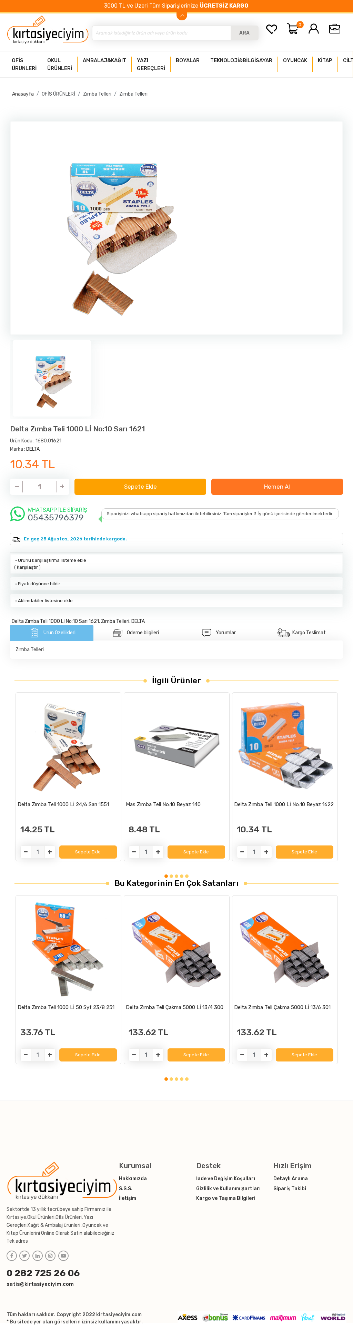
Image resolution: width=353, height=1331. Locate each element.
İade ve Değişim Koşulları (225, 1179)
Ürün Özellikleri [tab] (59, 633)
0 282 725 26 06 (43, 1273)
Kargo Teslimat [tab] (309, 633)
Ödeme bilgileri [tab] (143, 633)
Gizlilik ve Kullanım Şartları (228, 1189)
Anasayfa (23, 94)
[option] (176, 228)
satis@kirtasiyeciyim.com (40, 1284)
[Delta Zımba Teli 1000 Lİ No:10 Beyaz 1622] (285, 746)
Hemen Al (277, 486)
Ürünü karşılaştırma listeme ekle (50, 560)
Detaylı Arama (290, 1179)
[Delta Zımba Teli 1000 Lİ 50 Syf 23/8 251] (68, 949)
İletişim (127, 1198)
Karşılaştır (27, 567)
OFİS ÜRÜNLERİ (58, 94)
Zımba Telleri (97, 94)
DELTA (33, 449)
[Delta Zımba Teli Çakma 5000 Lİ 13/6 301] (285, 949)
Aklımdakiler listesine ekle (43, 600)
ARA (244, 33)
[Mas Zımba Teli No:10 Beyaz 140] (177, 746)
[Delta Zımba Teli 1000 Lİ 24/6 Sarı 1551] (68, 746)
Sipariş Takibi (289, 1189)
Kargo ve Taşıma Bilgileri (225, 1198)
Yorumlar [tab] (226, 633)
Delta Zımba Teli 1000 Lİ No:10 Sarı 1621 (55, 621)
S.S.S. (125, 1189)
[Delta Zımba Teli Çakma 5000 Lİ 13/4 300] (177, 949)
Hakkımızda (133, 1179)
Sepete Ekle (140, 486)
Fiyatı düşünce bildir (37, 583)
